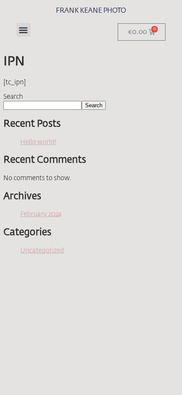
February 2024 (40, 214)
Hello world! (38, 142)
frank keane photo (91, 11)
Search (13, 97)
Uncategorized (42, 251)
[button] (23, 30)
